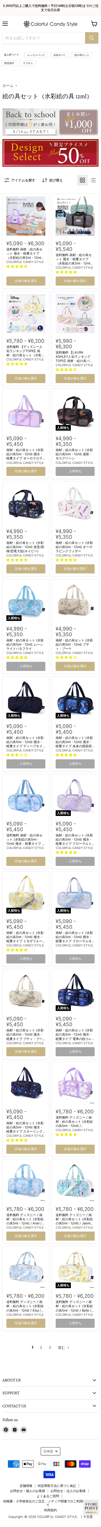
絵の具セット (82, 54)
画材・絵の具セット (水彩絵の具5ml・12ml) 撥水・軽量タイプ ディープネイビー (25, 744)
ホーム (7, 85)
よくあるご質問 (48, 1496)
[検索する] (91, 38)
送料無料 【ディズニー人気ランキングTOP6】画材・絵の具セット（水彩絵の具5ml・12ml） (25, 353)
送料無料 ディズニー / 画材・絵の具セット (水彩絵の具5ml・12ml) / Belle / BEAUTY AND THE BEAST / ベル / (75, 1310)
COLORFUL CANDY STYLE (25, 262)
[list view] (93, 180)
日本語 (48, 1451)
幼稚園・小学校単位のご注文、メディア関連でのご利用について (47, 1503)
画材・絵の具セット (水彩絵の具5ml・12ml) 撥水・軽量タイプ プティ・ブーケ (25, 1036)
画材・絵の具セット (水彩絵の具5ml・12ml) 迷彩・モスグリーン (74, 454)
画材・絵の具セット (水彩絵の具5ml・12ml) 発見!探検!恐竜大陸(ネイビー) (25, 547)
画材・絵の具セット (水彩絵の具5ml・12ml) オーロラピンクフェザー (74, 547)
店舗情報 (26, 1486)
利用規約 (50, 1510)
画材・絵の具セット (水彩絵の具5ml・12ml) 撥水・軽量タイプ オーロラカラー (25, 456)
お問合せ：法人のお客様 (68, 1491)
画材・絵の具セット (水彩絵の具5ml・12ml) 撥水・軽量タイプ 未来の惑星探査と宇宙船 (74, 744)
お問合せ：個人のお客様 (27, 1491)
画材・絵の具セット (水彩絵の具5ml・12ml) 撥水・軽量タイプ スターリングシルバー (25, 1129)
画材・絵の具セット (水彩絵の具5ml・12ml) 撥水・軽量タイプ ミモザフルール (25, 939)
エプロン (28, 63)
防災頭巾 (9, 63)
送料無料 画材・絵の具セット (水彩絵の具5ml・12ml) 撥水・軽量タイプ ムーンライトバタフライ (25, 841)
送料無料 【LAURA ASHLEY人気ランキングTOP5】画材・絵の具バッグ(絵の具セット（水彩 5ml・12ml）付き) (74, 360)
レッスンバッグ (36, 54)
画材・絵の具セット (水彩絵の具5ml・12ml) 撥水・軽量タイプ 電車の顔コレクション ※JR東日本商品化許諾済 (75, 1038)
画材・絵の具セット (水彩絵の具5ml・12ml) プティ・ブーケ (74, 644)
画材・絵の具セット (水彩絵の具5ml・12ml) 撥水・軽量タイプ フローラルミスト (74, 841)
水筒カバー (59, 54)
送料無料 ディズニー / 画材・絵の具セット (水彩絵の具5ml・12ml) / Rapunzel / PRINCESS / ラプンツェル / (75, 1125)
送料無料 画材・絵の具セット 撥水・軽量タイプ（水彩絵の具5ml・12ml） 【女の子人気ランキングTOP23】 (25, 257)
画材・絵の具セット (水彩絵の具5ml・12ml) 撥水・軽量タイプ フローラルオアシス (74, 939)
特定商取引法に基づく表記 (57, 1486)
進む (62, 1347)
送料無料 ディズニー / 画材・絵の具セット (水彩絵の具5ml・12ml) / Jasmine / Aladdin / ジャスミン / (75, 1221)
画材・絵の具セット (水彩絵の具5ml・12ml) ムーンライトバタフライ (25, 644)
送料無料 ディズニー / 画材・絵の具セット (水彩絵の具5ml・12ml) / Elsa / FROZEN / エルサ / (25, 1308)
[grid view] (82, 180)
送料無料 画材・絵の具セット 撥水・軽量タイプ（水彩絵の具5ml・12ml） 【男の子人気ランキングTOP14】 (74, 263)
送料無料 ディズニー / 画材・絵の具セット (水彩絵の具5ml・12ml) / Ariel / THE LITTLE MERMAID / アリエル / (25, 1223)
